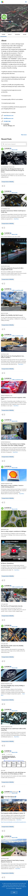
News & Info (14, 149)
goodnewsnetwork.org (7, 167)
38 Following (21, 26)
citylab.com (4, 604)
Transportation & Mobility (8, 181)
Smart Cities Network (9, 796)
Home (3, 33)
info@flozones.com (8, 118)
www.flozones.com (8, 115)
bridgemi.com (4, 529)
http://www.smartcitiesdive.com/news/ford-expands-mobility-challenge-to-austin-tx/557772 (14, 822)
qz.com (3, 770)
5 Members (4, 26)
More (24, 34)
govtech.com (4, 354)
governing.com (5, 208)
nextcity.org (4, 313)
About (10, 33)
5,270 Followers (12, 26)
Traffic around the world (17, 290)
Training (17, 33)
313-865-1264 (7, 121)
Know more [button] (18, 888)
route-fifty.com (5, 266)
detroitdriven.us (5, 442)
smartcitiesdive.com (6, 395)
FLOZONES (7, 148)
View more (24, 134)
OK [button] (14, 892)
